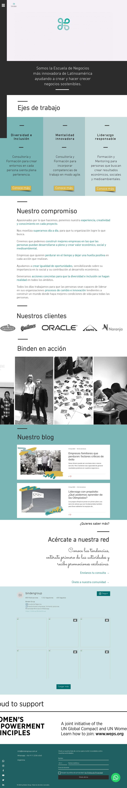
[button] (3, 5)
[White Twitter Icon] (3, 780)
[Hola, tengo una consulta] (115, 777)
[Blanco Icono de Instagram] (3, 766)
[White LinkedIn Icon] (3, 785)
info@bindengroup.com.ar (27, 751)
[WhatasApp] (3, 761)
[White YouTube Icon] (3, 775)
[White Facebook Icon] (3, 770)
